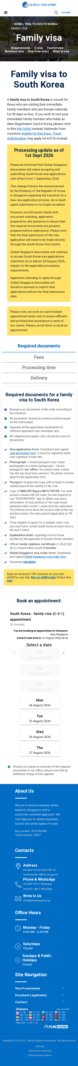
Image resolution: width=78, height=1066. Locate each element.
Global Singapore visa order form (45, 556)
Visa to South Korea (41, 24)
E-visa (38, 48)
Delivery (39, 378)
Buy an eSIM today (43, 577)
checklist (29, 562)
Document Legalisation (31, 995)
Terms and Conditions (39, 1050)
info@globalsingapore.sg (36, 900)
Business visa (14, 51)
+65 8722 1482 (30, 889)
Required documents (39, 346)
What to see (61, 51)
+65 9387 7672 (30, 884)
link (9, 581)
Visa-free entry (38, 51)
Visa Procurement (27, 988)
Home (18, 24)
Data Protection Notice (40, 1055)
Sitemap (40, 1046)
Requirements (20, 48)
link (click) (24, 129)
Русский (66, 13)
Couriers (21, 1002)
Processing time (39, 367)
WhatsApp (47, 884)
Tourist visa (55, 48)
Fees (39, 357)
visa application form (23, 453)
